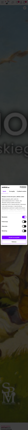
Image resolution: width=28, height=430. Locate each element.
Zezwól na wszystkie (14, 237)
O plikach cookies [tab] (21, 191)
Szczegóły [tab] (12, 191)
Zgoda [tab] (4, 191)
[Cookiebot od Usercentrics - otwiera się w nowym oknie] (20, 187)
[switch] (24, 221)
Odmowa (14, 241)
